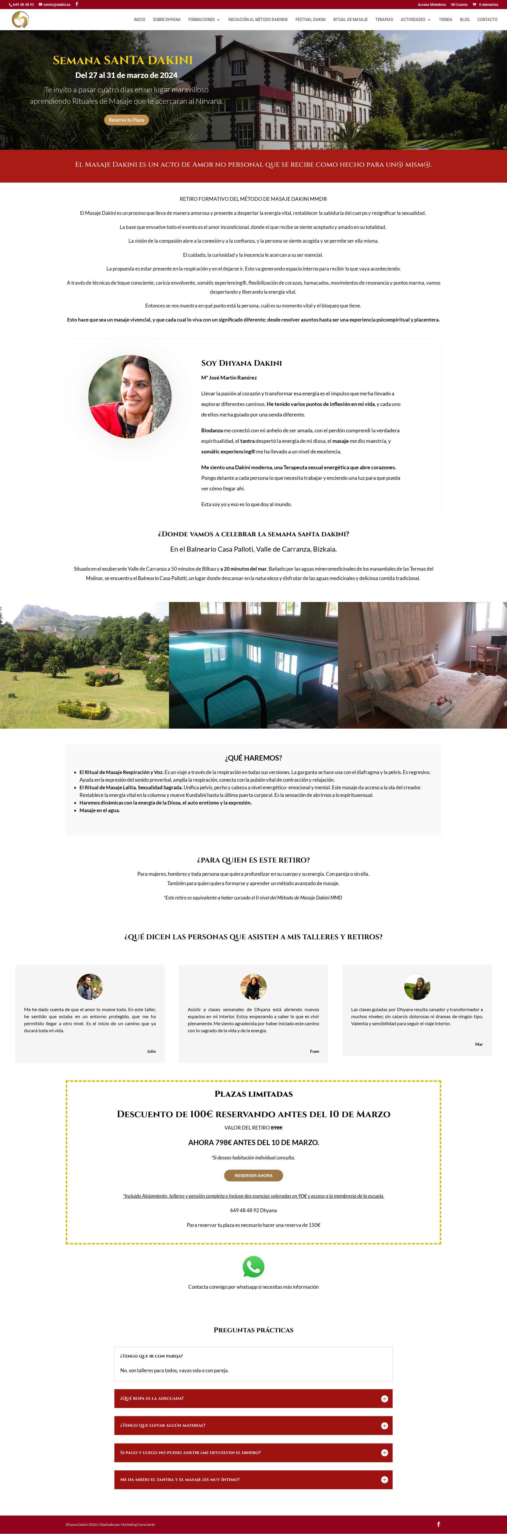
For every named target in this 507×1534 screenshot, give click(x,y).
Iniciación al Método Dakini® (258, 20)
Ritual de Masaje (350, 20)
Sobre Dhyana (167, 20)
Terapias (384, 20)
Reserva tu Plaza (126, 120)
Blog (465, 20)
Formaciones (201, 20)
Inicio (139, 20)
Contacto (487, 20)
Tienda (445, 20)
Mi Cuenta (459, 5)
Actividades (413, 20)
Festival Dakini (310, 20)
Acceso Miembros (432, 5)
